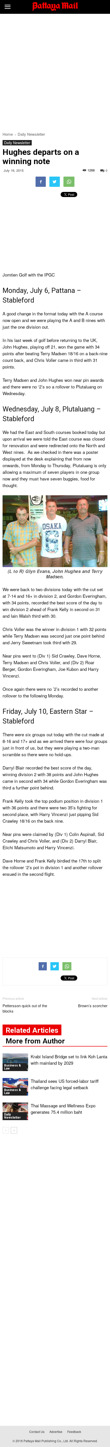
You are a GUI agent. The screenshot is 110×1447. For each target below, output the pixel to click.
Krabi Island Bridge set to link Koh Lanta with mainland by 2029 (69, 1059)
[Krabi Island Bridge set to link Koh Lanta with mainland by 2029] (15, 1062)
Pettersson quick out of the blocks (25, 1008)
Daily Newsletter (17, 142)
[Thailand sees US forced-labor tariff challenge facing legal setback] (15, 1087)
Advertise (55, 1431)
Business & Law (12, 1067)
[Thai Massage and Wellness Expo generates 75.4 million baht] (15, 1111)
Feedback (74, 1431)
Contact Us (37, 1431)
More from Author (35, 1041)
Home (8, 134)
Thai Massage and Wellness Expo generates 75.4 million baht (63, 1108)
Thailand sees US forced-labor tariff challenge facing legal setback (64, 1084)
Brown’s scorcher (92, 1005)
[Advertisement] (55, 71)
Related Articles (32, 1030)
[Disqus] (55, 1211)
